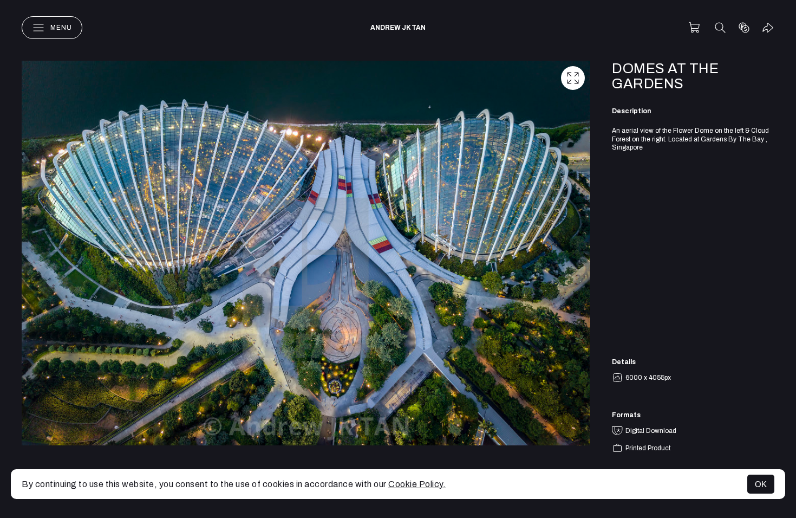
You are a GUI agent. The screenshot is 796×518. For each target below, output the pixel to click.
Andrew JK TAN (398, 27)
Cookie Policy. (417, 484)
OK (761, 484)
